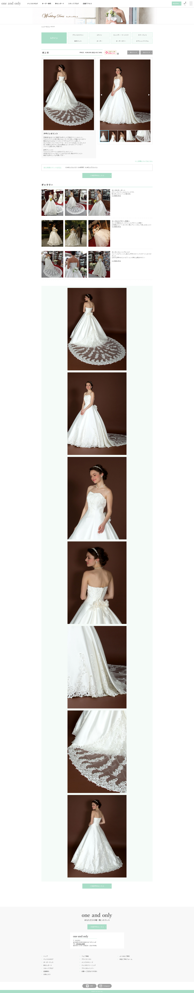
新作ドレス (77, 41)
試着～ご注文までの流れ (89, 971)
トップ (43, 26)
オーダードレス (48, 962)
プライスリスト (86, 959)
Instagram (106, 986)
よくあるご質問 (124, 956)
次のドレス (146, 52)
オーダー (99, 41)
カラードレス (142, 35)
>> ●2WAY (80, 167)
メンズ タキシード (87, 962)
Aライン (48, 26)
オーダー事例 (46, 4)
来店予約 (176, 3)
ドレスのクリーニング (89, 965)
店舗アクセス (87, 4)
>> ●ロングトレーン (91, 167)
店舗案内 (46, 971)
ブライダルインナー (88, 968)
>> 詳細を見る (116, 195)
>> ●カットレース (71, 167)
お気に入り (47, 974)
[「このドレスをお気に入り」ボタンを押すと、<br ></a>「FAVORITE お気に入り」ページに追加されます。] (118, 52)
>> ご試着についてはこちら (144, 161)
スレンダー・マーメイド (121, 35)
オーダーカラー (121, 41)
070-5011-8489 (80, 944)
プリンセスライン (78, 35)
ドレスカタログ (32, 4)
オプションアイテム (142, 41)
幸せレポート (59, 4)
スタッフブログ (73, 4)
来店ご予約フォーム (126, 959)
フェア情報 (85, 956)
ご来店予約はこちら (97, 175)
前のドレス (133, 52)
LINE (91, 986)
